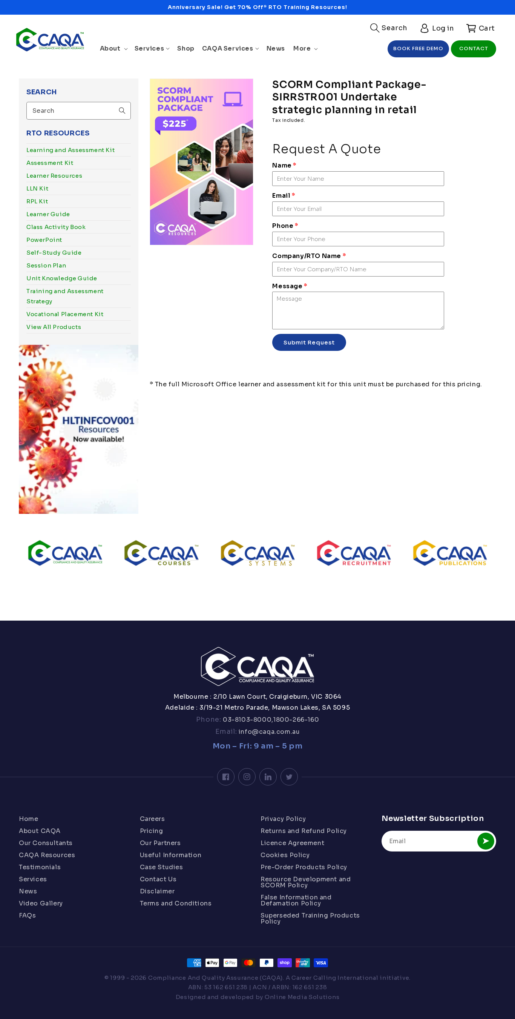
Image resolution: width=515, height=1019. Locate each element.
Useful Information (171, 855)
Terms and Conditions (176, 903)
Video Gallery (41, 903)
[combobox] (78, 110)
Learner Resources (54, 175)
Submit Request (309, 342)
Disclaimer (157, 891)
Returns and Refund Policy (304, 831)
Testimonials (40, 867)
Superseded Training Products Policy (310, 918)
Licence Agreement (292, 843)
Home (28, 819)
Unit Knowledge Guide (61, 278)
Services (33, 879)
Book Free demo (418, 48)
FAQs (27, 915)
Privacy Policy (283, 819)
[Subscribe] (485, 841)
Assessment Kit (49, 162)
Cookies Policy (285, 855)
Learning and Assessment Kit (70, 150)
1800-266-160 (296, 720)
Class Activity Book (56, 227)
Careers (152, 819)
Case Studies (161, 867)
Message (289, 286)
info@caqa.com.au (268, 732)
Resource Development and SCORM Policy (306, 882)
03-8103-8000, (247, 720)
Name (284, 165)
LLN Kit (37, 188)
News (28, 891)
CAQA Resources (47, 855)
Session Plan (46, 265)
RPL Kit (37, 201)
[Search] (122, 110)
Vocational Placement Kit (64, 314)
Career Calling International (335, 977)
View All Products (53, 326)
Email (283, 196)
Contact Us (158, 879)
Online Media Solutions (302, 997)
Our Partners (160, 843)
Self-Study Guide (54, 252)
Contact (473, 48)
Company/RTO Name (309, 256)
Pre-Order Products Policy (304, 867)
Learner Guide (48, 214)
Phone (285, 226)
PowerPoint (44, 239)
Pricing (151, 831)
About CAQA (40, 831)
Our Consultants (46, 843)
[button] (389, 28)
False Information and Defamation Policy (296, 900)
